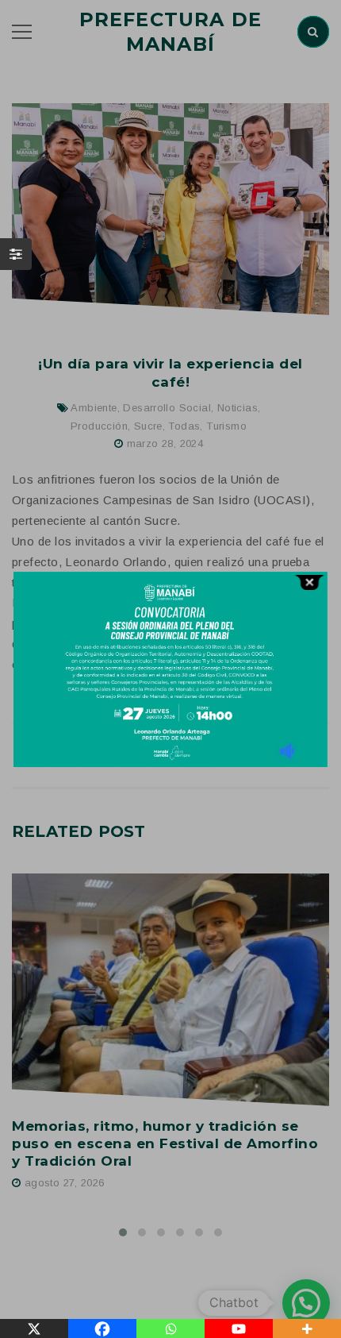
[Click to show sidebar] (16, 254)
